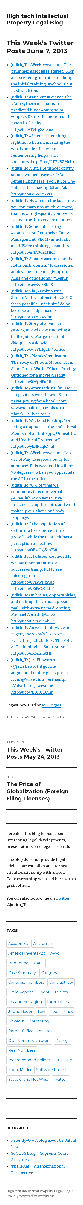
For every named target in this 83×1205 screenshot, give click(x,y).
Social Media (19, 1070)
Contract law (61, 982)
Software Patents (52, 1070)
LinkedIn (16, 1021)
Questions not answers (29, 1040)
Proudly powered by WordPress (30, 1196)
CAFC (39, 963)
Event (44, 992)
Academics (18, 943)
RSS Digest (51, 705)
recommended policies (29, 1060)
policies (45, 1031)
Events (61, 992)
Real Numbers (21, 1050)
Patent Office (20, 1031)
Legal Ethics (61, 1011)
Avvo (54, 953)
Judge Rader (20, 1011)
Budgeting (18, 963)
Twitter (46, 717)
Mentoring (39, 1021)
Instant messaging (25, 1002)
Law (41, 1011)
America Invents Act (26, 953)
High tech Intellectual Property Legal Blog (37, 19)
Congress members (26, 982)
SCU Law (64, 1060)
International (59, 1002)
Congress (49, 973)
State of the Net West (28, 1079)
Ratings (62, 1040)
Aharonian (42, 943)
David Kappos (20, 992)
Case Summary (22, 973)
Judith (10, 717)
